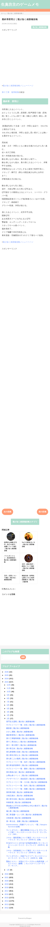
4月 (8, 712)
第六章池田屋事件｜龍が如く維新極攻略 (22, 765)
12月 (9, 685)
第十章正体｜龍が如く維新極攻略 (19, 748)
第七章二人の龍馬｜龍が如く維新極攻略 (22, 759)
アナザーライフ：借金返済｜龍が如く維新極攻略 (25, 779)
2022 (7, 874)
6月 (8, 705)
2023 (7, 682)
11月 (9, 688)
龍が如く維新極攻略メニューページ (18, 86)
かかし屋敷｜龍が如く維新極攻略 (19, 732)
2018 (7, 887)
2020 (7, 881)
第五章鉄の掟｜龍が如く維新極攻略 (20, 772)
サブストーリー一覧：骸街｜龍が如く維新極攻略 (25, 769)
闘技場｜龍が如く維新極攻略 (17, 728)
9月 (8, 695)
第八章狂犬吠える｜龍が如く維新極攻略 (22, 755)
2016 (7, 894)
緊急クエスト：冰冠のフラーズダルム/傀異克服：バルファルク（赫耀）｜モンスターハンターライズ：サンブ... (27, 863)
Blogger (28, 918)
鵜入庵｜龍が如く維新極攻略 (17, 811)
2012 (7, 908)
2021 (7, 877)
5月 (8, 708)
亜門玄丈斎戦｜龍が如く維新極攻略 (20, 721)
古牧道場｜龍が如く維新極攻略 (18, 818)
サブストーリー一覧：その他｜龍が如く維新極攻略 (26, 782)
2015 (7, 898)
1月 (8, 870)
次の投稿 (7, 512)
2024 (7, 679)
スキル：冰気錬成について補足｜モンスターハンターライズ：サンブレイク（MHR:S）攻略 (26, 852)
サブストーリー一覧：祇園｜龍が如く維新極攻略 (25, 789)
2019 (7, 884)
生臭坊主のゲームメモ (20, 4)
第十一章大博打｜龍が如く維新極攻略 (21, 745)
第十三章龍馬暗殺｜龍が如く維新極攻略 (22, 738)
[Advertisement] (25, 56)
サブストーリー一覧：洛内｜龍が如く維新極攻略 (25, 786)
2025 (7, 675)
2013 (7, 904)
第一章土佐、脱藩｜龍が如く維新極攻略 (22, 821)
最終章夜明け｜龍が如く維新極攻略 (20, 735)
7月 (8, 702)
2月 (8, 718)
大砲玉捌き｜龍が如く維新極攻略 (19, 796)
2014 (7, 901)
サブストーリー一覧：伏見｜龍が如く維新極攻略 (25, 725)
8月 (8, 698)
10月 (9, 692)
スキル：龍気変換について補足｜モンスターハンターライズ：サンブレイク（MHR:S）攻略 (26, 839)
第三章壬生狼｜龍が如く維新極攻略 (20, 799)
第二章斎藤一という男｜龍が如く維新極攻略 (24, 815)
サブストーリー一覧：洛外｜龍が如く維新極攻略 (25, 762)
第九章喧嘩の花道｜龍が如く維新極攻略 (22, 752)
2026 (7, 672)
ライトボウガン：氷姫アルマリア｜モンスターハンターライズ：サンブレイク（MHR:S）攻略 (26, 857)
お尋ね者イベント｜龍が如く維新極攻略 (22, 775)
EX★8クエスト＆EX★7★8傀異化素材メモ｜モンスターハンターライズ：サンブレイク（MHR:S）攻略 (27, 845)
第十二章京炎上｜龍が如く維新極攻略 (21, 742)
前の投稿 (42, 512)
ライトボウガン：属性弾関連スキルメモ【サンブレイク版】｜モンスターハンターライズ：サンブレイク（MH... (26, 832)
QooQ (28, 926)
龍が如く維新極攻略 (40, 27)
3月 (8, 715)
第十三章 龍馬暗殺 (10, 92)
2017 (7, 891)
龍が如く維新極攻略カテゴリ (25, 522)
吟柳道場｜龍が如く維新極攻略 (18, 802)
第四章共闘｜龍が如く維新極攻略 (19, 792)
